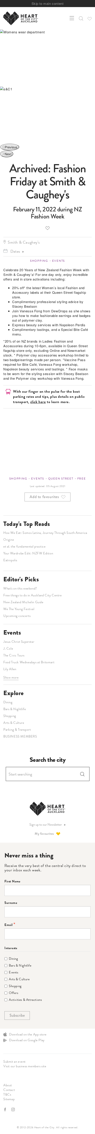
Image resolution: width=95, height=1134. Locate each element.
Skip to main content (48, 3)
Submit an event (14, 1061)
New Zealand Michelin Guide (23, 602)
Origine (8, 539)
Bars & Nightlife (14, 709)
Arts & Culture (13, 722)
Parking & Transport (17, 729)
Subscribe (17, 1015)
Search (82, 774)
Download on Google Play (27, 1040)
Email (8, 924)
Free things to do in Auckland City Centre (32, 595)
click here (38, 402)
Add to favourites (47, 227)
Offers (13, 993)
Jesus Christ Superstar (18, 641)
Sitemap (9, 1099)
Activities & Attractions (25, 999)
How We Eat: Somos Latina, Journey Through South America (45, 532)
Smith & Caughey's (24, 242)
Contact (9, 1089)
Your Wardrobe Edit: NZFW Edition (28, 553)
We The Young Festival (18, 609)
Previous (11, 147)
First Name (12, 881)
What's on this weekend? (20, 588)
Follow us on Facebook (5, 1109)
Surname (10, 903)
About (7, 1085)
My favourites (44, 833)
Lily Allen (9, 669)
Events (58, 261)
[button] (81, 18)
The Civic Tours (14, 655)
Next (8, 154)
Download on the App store (28, 1034)
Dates (15, 251)
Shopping (39, 261)
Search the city (48, 759)
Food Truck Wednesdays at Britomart (28, 662)
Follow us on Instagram (13, 1109)
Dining (8, 702)
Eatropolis (10, 560)
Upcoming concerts (16, 615)
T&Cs (7, 1094)
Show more (11, 677)
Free (81, 479)
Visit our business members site (24, 1066)
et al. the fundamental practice (24, 546)
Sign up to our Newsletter (45, 824)
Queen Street (60, 479)
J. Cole (8, 648)
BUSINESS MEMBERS (20, 736)
